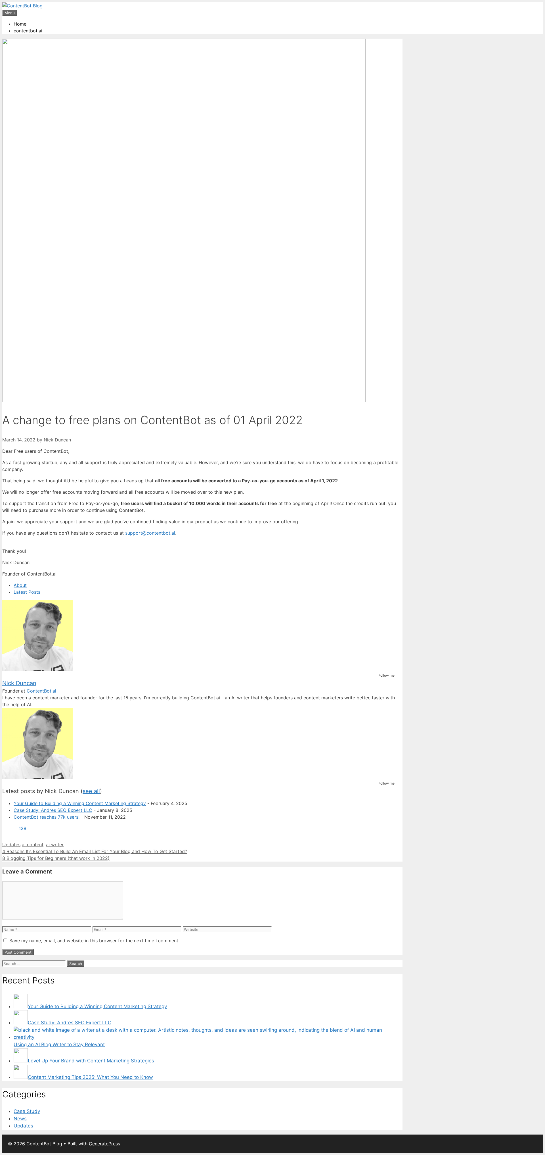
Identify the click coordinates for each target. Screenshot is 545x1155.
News (20, 1118)
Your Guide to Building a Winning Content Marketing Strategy (80, 803)
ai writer (55, 844)
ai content (32, 844)
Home (20, 24)
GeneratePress (104, 1143)
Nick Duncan (19, 683)
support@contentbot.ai (150, 533)
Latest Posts (27, 592)
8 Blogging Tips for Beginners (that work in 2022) (56, 858)
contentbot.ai (28, 31)
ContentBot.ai (41, 691)
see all (91, 791)
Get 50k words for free (338, 10)
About (20, 585)
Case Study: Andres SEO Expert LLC (53, 810)
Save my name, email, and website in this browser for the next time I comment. (94, 940)
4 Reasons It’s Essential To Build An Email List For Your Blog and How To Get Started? (94, 851)
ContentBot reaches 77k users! (46, 817)
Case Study (27, 1111)
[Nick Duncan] (37, 669)
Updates (11, 844)
